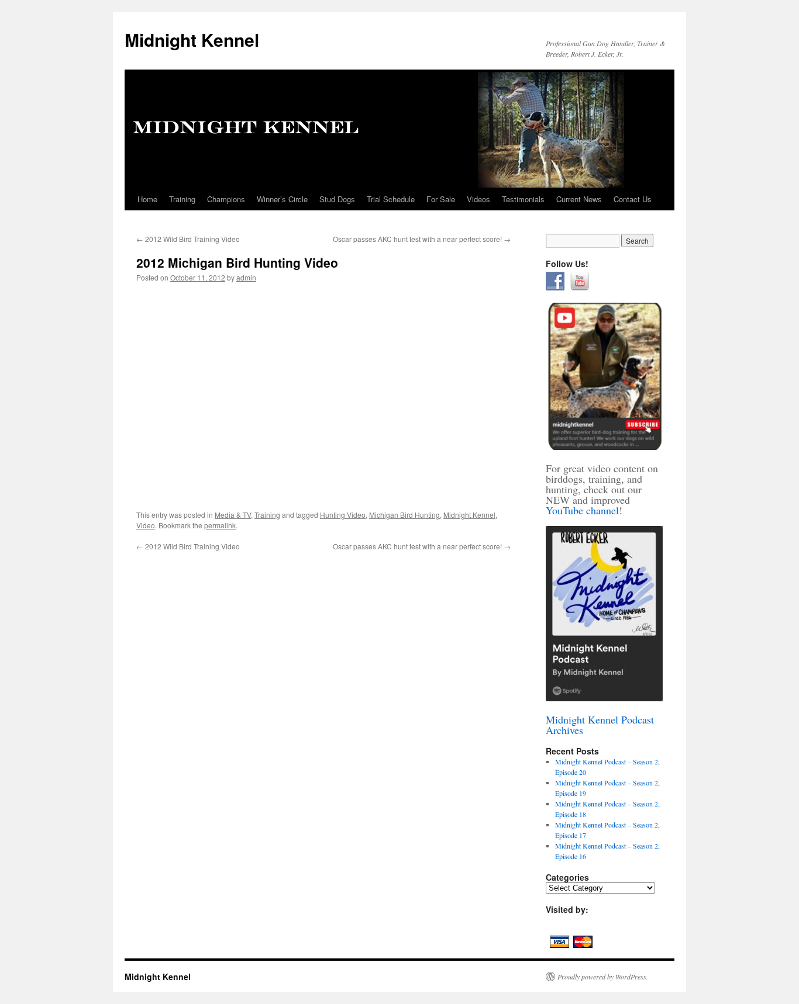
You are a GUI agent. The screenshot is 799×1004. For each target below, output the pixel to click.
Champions (226, 199)
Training (182, 199)
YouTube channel (582, 510)
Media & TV (233, 515)
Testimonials (523, 199)
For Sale (440, 199)
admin (246, 277)
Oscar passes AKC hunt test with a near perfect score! (422, 239)
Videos (478, 199)
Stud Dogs (337, 199)
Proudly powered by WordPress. (602, 976)
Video (145, 525)
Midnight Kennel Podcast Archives (600, 724)
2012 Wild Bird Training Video (188, 239)
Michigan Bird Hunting (404, 515)
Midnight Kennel (192, 39)
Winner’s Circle (282, 199)
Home (147, 199)
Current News (579, 199)
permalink (220, 525)
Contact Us (633, 199)
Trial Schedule (391, 199)
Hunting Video (343, 515)
